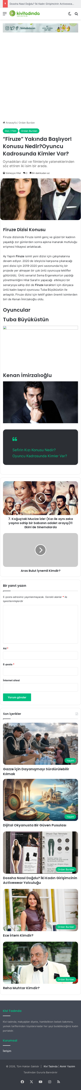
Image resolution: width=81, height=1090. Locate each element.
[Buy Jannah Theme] (40, 27)
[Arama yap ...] (76, 15)
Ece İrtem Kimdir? (18, 935)
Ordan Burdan (27, 122)
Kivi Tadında (50, 1066)
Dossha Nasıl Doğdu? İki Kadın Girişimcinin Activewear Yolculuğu (40, 880)
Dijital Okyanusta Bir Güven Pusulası (34, 825)
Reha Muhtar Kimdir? (21, 988)
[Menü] (5, 15)
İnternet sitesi (11, 680)
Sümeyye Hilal (13, 173)
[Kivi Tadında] (24, 13)
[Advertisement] (40, 78)
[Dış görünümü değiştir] (70, 15)
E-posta (8, 664)
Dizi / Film (10, 130)
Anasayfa (11, 122)
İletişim (7, 1050)
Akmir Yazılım (67, 1066)
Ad (5, 648)
